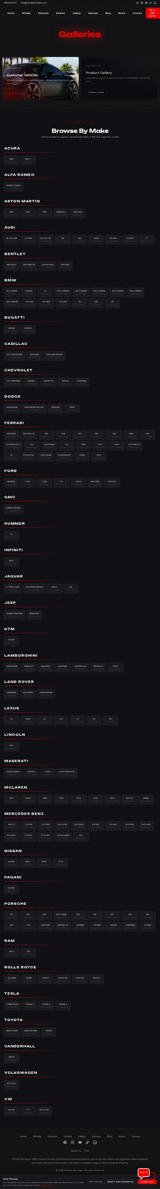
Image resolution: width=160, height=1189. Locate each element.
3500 (11, 953)
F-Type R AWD (12, 588)
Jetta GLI (11, 1084)
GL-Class (130, 825)
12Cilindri (11, 435)
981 (95, 915)
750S (96, 799)
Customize (95, 1182)
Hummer (14, 523)
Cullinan (11, 979)
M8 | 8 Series (12, 303)
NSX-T (28, 160)
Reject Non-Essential (120, 1182)
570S (11, 799)
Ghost (45, 979)
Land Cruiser (30, 1032)
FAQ (86, 1150)
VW (8, 1099)
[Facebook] (142, 3)
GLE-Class (146, 825)
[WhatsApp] (155, 3)
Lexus (11, 708)
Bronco (11, 483)
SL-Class (45, 836)
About (121, 13)
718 (11, 915)
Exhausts (43, 13)
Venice (11, 1058)
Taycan (147, 926)
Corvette (48, 382)
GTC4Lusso (28, 456)
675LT (62, 799)
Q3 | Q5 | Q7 (45, 239)
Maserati (16, 761)
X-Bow (11, 641)
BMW (10, 280)
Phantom (63, 979)
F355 (83, 445)
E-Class (95, 825)
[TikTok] (150, 3)
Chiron (11, 329)
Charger (55, 408)
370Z (44, 863)
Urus (115, 667)
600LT (28, 799)
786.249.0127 (10, 3)
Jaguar (13, 576)
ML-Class (11, 836)
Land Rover (19, 682)
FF (11, 456)
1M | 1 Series (11, 292)
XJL (71, 588)
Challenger (12, 408)
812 (32, 445)
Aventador (12, 667)
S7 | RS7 (130, 239)
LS (78, 720)
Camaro (31, 382)
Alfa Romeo (19, 175)
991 (112, 915)
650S (45, 799)
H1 (11, 535)
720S (78, 799)
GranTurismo (13, 773)
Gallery (77, 13)
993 (147, 915)
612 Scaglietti (13, 445)
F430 (116, 445)
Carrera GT (63, 926)
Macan (114, 926)
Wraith (96, 979)
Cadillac (16, 344)
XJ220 (54, 588)
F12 (66, 445)
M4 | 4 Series (99, 292)
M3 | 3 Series (81, 292)
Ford (10, 471)
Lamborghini (21, 655)
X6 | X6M (63, 303)
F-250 (45, 483)
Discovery (28, 694)
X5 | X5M (46, 303)
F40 (100, 445)
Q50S (11, 562)
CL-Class (46, 825)
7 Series (29, 292)
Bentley (15, 254)
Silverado (82, 382)
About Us (76, 1150)
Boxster (46, 926)
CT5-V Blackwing (14, 356)
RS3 (80, 239)
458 (96, 435)
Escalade (34, 356)
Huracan (62, 667)
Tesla (12, 993)
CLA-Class (62, 825)
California (49, 445)
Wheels (26, 13)
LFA (61, 720)
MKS (11, 746)
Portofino (45, 456)
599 (148, 435)
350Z (28, 863)
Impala (65, 382)
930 (45, 915)
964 (78, 915)
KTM (9, 629)
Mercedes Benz (24, 814)
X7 (80, 303)
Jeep (10, 603)
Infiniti (13, 550)
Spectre (80, 979)
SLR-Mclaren (63, 836)
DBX (45, 213)
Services (93, 13)
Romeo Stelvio (13, 186)
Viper (72, 408)
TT (147, 239)
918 (28, 915)
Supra (49, 1032)
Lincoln (14, 735)
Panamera (130, 926)
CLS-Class (79, 825)
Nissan (13, 851)
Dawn (29, 979)
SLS (81, 836)
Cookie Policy (47, 1185)
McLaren (16, 787)
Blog (108, 13)
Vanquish (61, 213)
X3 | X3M (30, 303)
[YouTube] (146, 3)
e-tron (29, 239)
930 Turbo (61, 915)
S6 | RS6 (113, 239)
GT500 (78, 483)
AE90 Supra (12, 1032)
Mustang (95, 483)
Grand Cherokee (14, 614)
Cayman (97, 926)
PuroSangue (64, 456)
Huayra (11, 889)
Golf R (11, 1111)
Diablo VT (29, 667)
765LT (112, 799)
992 (130, 915)
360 (80, 435)
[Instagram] (137, 3)
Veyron (28, 329)
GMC (9, 497)
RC (94, 720)
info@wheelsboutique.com (34, 3)
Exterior (60, 13)
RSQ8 (96, 239)
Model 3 (30, 1005)
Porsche (15, 904)
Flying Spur (48, 266)
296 (46, 435)
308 (63, 435)
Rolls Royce (20, 967)
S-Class (28, 836)
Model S (46, 1005)
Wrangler (34, 614)
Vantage (77, 213)
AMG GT (11, 825)
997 (28, 926)
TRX (28, 953)
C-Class (29, 825)
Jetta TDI (44, 1111)
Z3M (96, 303)
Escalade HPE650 (54, 356)
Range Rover (46, 694)
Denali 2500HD (13, 509)
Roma (82, 456)
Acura (12, 148)
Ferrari (14, 423)
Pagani (13, 877)
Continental (29, 266)
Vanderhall (19, 1046)
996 (11, 926)
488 (114, 435)
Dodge (12, 396)
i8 (45, 292)
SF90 (99, 456)
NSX (11, 160)
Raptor (112, 483)
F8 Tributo (134, 445)
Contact (137, 13)
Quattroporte (67, 773)
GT (61, 483)
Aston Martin (22, 201)
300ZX (11, 863)
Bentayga (11, 266)
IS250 (28, 720)
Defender (11, 694)
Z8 (113, 303)
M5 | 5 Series (117, 292)
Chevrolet (18, 370)
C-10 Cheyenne (13, 382)
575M (131, 435)
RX (110, 720)
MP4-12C (129, 799)
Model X (63, 1005)
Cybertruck (12, 1005)
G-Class (113, 825)
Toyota (13, 1020)
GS (11, 720)
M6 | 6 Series (136, 292)
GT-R (60, 863)
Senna (146, 799)
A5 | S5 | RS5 (11, 239)
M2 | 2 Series (63, 292)
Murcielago (80, 667)
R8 (62, 239)
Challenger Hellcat (34, 408)
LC (45, 720)
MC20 (48, 773)
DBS (28, 213)
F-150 (28, 483)
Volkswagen (21, 1073)
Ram (9, 941)
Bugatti (14, 317)
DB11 (11, 213)
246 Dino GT (29, 435)
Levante (31, 773)
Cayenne (80, 926)
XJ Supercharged (34, 588)
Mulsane (65, 266)
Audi (9, 227)
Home (11, 13)
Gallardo (45, 667)
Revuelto (98, 667)
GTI (28, 1111)
